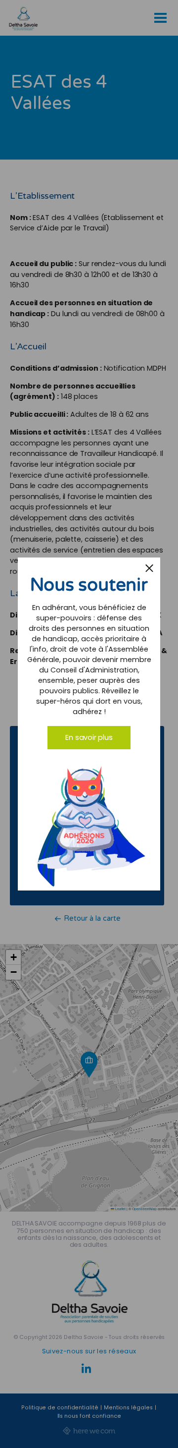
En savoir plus (88, 737)
